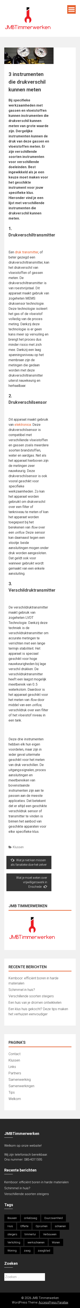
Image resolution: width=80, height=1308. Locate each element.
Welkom (15, 1099)
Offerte (24, 1226)
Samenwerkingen (21, 1086)
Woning (12, 1250)
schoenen (60, 1226)
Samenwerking (20, 1080)
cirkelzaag (30, 1218)
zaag (27, 1250)
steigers (12, 1234)
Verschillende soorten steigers (32, 996)
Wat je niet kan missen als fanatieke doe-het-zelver (29, 862)
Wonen (56, 1242)
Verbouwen (50, 1234)
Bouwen (12, 1218)
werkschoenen (36, 1242)
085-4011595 (33, 1159)
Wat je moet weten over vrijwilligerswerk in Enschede (31, 882)
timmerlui (30, 1234)
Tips (12, 1092)
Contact (14, 1054)
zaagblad (44, 1250)
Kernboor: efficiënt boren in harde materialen (36, 1182)
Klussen (18, 847)
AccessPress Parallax (53, 1302)
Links (12, 1067)
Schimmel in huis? (22, 990)
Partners (15, 1073)
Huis (10, 1226)
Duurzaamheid (53, 1218)
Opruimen (42, 1226)
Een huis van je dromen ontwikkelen (35, 1003)
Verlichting (13, 1242)
